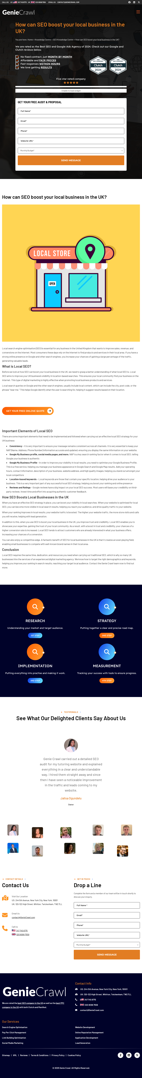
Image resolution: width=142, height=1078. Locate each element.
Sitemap (6, 1055)
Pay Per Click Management (14, 1032)
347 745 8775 (90, 999)
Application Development (86, 1037)
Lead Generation (82, 1043)
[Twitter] (139, 2)
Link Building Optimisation (14, 1037)
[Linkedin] (134, 2)
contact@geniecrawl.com (68, 2)
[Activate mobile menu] (138, 12)
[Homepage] (18, 16)
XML (15, 1055)
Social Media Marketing (12, 1043)
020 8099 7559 (91, 1005)
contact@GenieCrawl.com (23, 917)
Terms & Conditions (39, 1055)
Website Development (85, 1027)
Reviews (24, 1055)
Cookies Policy (74, 1055)
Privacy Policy (58, 1055)
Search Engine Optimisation (14, 1027)
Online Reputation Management (89, 1032)
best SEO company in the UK (30, 1003)
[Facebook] (129, 2)
